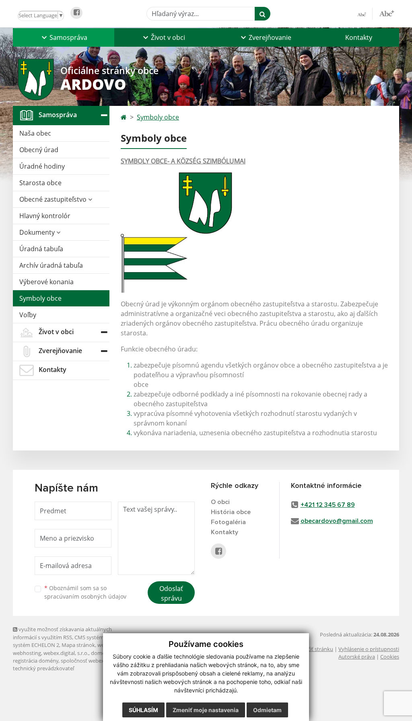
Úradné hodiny (42, 166)
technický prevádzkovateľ (43, 668)
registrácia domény (35, 660)
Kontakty (358, 37)
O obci (220, 502)
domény (101, 653)
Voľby (27, 314)
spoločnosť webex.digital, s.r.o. (97, 660)
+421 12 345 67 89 (328, 505)
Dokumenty (37, 232)
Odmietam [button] (267, 710)
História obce (231, 512)
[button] (63, 37)
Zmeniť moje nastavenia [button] (206, 710)
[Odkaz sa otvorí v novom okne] (76, 13)
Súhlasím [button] (143, 710)
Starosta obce (40, 182)
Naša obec (35, 133)
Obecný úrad (38, 149)
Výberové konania (46, 281)
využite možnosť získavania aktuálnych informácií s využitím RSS (62, 633)
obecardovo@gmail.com (337, 521)
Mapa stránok (78, 645)
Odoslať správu (171, 593)
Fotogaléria (228, 522)
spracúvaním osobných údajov (85, 596)
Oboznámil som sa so (85, 592)
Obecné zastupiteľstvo (53, 199)
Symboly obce (40, 298)
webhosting (27, 653)
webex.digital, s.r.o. (66, 653)
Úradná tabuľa (41, 248)
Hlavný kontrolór (44, 215)
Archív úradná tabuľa (51, 265)
